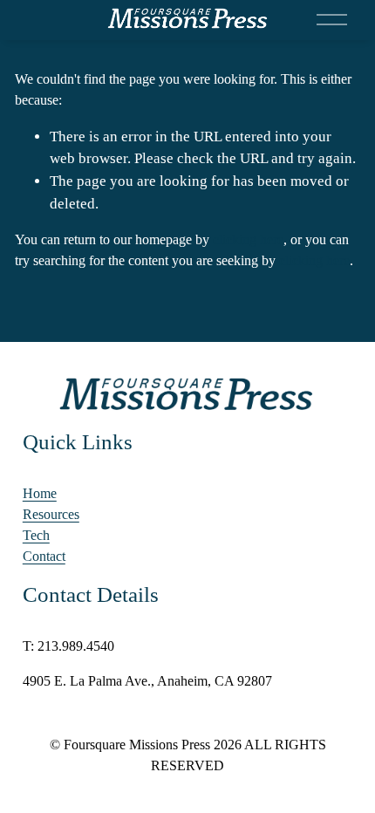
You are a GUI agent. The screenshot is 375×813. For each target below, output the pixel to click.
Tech (36, 535)
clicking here (248, 239)
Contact (44, 556)
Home (40, 493)
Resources (51, 514)
